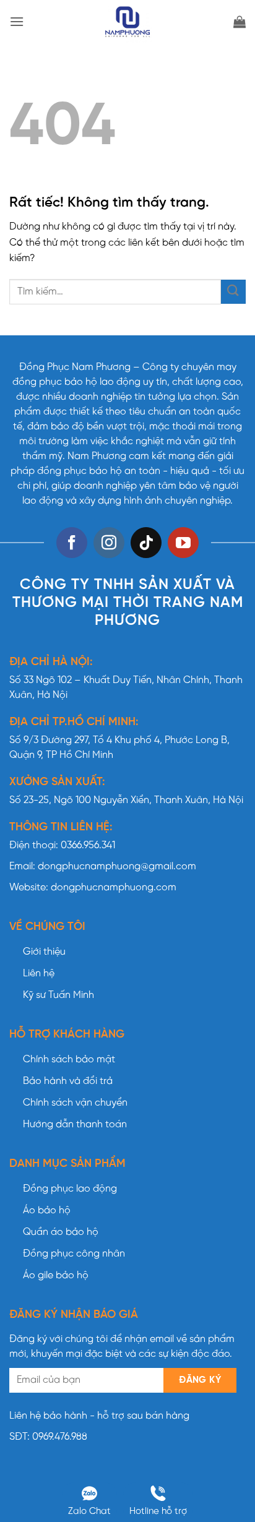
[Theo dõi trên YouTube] (183, 542)
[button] (16, 21)
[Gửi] (233, 292)
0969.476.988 (59, 1437)
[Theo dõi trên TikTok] (146, 542)
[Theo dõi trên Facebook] (71, 542)
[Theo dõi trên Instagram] (108, 542)
